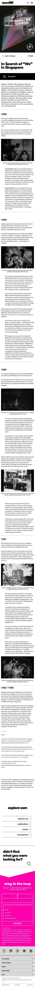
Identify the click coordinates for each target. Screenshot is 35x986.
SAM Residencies (10, 918)
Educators (8, 913)
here (30, 787)
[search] (29, 864)
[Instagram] (10, 951)
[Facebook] (4, 951)
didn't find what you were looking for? (15, 855)
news (25, 829)
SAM (6, 910)
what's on (23, 818)
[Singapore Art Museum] (10, 2)
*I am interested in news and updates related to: (17, 906)
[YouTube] (24, 951)
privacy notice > (6, 985)
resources (22, 834)
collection (22, 824)
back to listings (10, 56)
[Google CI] (31, 951)
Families (7, 915)
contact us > (30, 985)
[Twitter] (17, 951)
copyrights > (17, 985)
